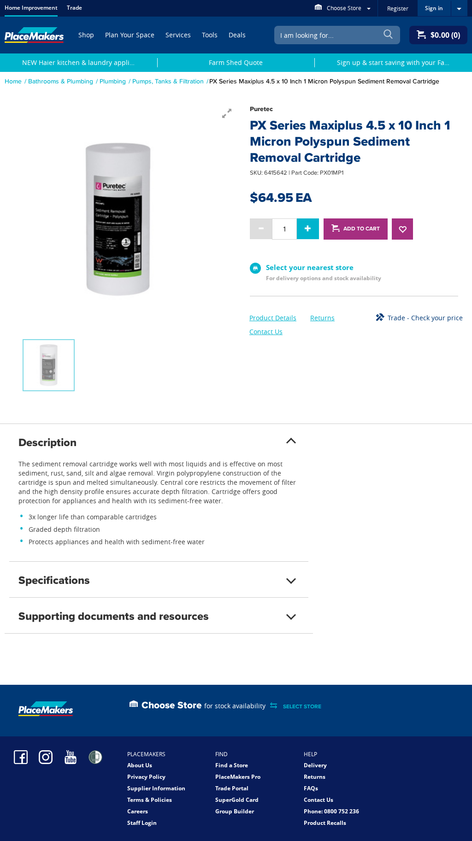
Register (397, 8)
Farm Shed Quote (236, 62)
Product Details (272, 317)
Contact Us (266, 331)
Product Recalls (325, 823)
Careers (137, 811)
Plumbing (113, 81)
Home (13, 81)
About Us (139, 765)
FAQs (311, 788)
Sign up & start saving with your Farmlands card (399, 62)
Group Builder (234, 811)
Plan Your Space (129, 34)
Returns (322, 317)
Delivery (315, 765)
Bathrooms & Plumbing (60, 81)
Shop (86, 34)
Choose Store (344, 8)
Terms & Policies (149, 800)
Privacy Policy (146, 777)
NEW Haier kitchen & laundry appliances (84, 62)
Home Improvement (31, 8)
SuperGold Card (237, 800)
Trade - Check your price (425, 317)
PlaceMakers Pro (237, 777)
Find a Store (231, 765)
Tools (210, 34)
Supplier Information (156, 788)
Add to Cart (361, 228)
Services (178, 34)
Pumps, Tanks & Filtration (168, 81)
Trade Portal (231, 788)
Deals (237, 34)
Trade (74, 8)
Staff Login (142, 823)
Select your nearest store (310, 267)
